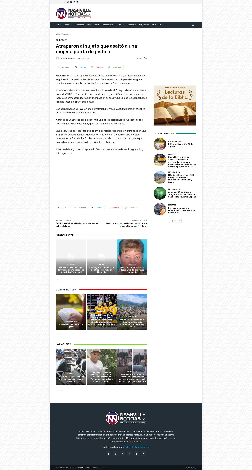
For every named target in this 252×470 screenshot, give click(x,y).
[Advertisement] (101, 179)
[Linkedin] (122, 453)
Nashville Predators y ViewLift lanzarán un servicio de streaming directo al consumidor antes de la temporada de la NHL (101, 321)
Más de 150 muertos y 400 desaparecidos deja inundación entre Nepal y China (132, 323)
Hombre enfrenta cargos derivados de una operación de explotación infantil (70, 269)
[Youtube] (77, 2)
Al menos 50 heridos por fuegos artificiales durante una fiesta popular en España (182, 194)
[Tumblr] (136, 453)
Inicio (58, 34)
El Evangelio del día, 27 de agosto (71, 325)
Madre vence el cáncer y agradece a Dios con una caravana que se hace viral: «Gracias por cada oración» (132, 378)
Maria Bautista (68, 58)
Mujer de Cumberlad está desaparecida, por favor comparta (132, 269)
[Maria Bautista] (58, 58)
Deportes (101, 312)
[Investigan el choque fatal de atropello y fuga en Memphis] (102, 257)
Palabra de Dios (70, 321)
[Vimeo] (74, 2)
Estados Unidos (101, 369)
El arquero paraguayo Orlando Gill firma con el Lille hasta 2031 (181, 210)
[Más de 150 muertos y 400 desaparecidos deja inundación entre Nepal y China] (132, 312)
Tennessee (66, 34)
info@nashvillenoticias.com (136, 447)
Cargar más (174, 221)
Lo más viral (132, 371)
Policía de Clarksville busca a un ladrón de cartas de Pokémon (71, 379)
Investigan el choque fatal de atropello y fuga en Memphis (101, 269)
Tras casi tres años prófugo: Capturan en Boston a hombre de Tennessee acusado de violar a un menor (101, 377)
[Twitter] (71, 2)
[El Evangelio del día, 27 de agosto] (71, 312)
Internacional (132, 316)
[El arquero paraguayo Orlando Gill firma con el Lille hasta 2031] (160, 209)
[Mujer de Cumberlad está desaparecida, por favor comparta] (132, 257)
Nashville (71, 373)
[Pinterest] (129, 453)
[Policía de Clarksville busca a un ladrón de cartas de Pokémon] (71, 366)
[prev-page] (57, 279)
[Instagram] (67, 2)
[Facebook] (64, 2)
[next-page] (61, 279)
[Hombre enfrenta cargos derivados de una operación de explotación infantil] (71, 257)
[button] (193, 25)
